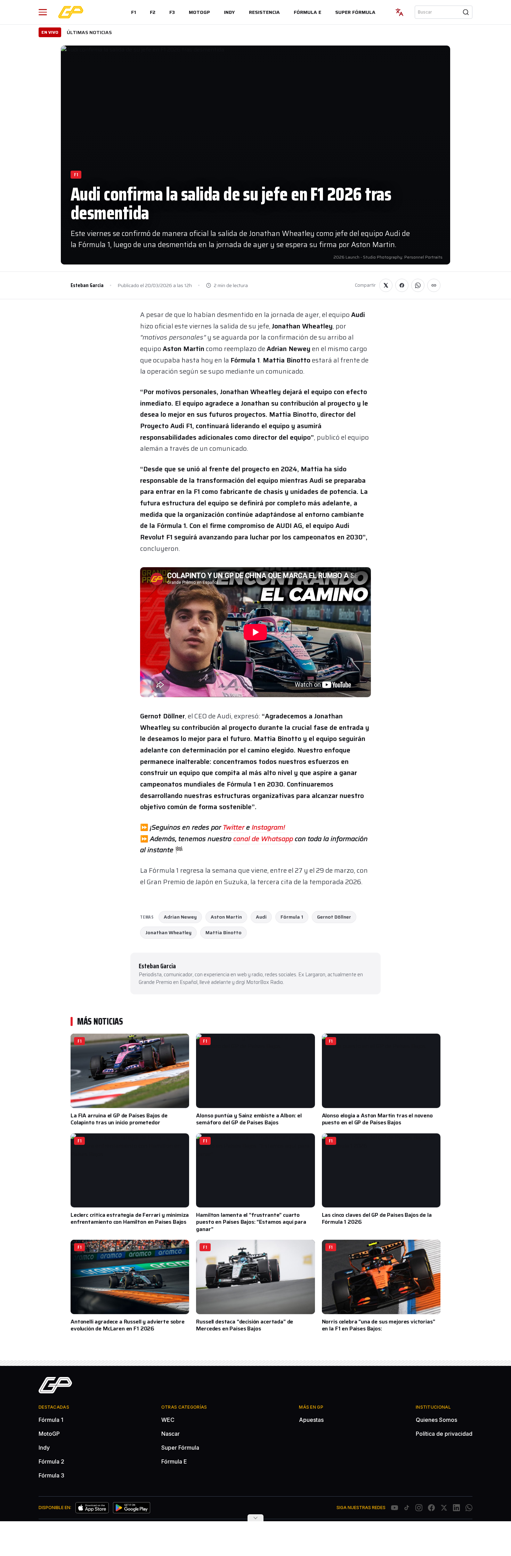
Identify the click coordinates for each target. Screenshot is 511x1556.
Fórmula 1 (292, 917)
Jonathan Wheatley (168, 932)
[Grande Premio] (70, 12)
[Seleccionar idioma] (399, 12)
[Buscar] (465, 12)
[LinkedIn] (456, 1507)
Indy (229, 12)
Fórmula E (307, 12)
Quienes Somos (436, 1419)
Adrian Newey (180, 917)
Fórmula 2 (51, 1461)
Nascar (170, 1433)
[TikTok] (407, 1507)
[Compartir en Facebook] (401, 285)
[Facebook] (431, 1507)
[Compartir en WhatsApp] (417, 285)
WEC (168, 1419)
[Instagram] (418, 1507)
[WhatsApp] (468, 1507)
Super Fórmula (355, 12)
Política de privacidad (444, 1433)
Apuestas (311, 1419)
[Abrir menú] (43, 12)
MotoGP (199, 12)
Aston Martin (226, 917)
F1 (133, 12)
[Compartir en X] (385, 285)
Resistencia (264, 12)
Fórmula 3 (51, 1475)
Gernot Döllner (334, 917)
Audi (261, 917)
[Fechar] (255, 1517)
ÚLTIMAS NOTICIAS (89, 32)
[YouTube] (394, 1507)
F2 (152, 12)
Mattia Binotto (223, 932)
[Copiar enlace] (433, 285)
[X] (443, 1507)
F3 (172, 12)
